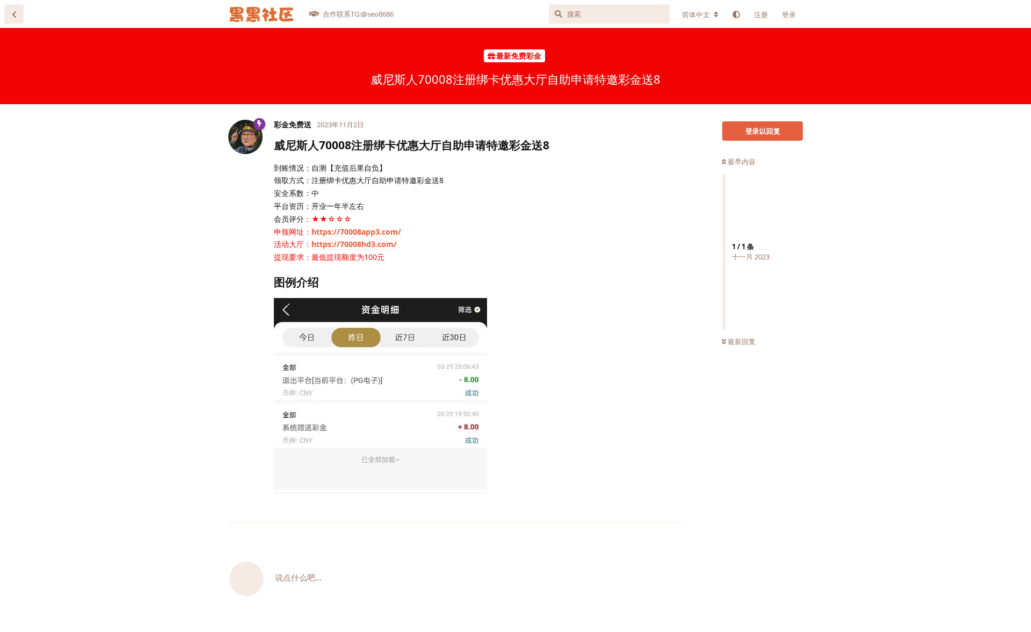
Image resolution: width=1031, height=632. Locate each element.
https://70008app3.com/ (356, 232)
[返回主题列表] (14, 14)
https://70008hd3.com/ (354, 244)
